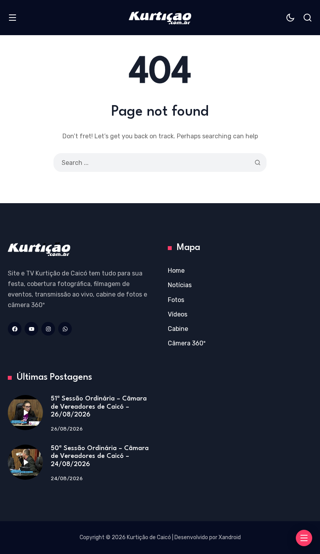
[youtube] (31, 329)
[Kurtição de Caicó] (160, 17)
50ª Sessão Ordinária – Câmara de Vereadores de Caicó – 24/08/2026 (100, 456)
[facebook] (14, 329)
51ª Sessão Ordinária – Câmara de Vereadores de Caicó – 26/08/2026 (99, 406)
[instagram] (48, 329)
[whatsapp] (65, 329)
